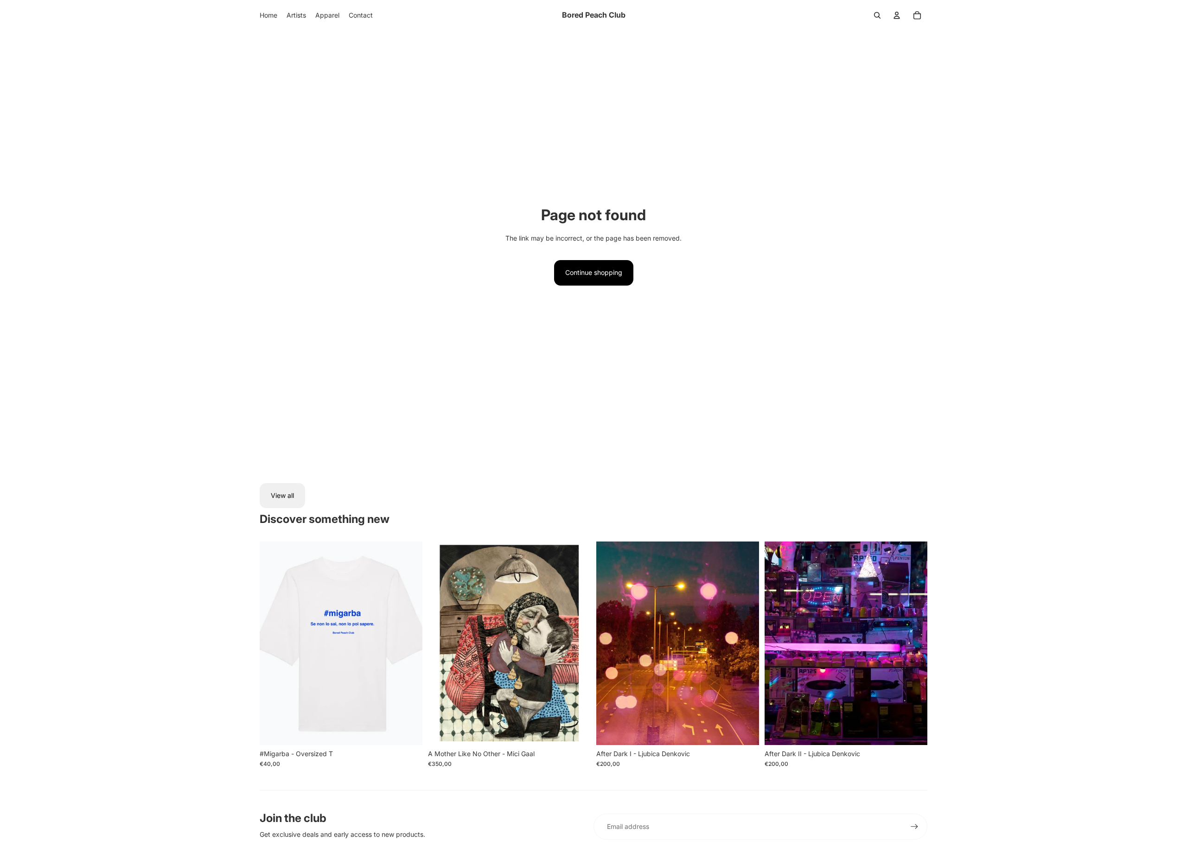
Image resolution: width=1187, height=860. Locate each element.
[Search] (877, 15)
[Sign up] (914, 826)
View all (282, 495)
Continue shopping (593, 272)
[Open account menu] (897, 15)
